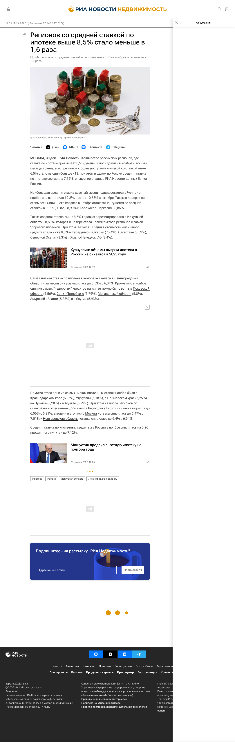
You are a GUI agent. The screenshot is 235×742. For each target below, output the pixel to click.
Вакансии (11, 691)
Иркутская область (72, 478)
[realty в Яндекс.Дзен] (110, 654)
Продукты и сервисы (99, 672)
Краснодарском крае (46, 398)
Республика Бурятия (103, 408)
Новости (57, 666)
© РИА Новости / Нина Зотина (45, 137)
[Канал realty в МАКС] (96, 654)
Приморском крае (121, 398)
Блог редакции (147, 672)
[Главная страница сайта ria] (90, 9)
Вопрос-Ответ (144, 666)
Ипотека (37, 478)
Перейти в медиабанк (74, 137)
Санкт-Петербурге (70, 293)
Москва (91, 413)
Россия (51, 478)
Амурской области (44, 299)
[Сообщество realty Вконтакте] (125, 654)
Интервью (88, 666)
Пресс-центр (125, 672)
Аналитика (72, 666)
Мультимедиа (165, 666)
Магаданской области (114, 293)
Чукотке (41, 403)
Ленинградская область (102, 478)
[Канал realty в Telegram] (139, 654)
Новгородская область (60, 418)
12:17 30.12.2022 (16, 23)
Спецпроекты (59, 672)
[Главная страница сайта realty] (117, 9)
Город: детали (123, 666)
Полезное (105, 666)
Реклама (76, 672)
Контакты (167, 672)
